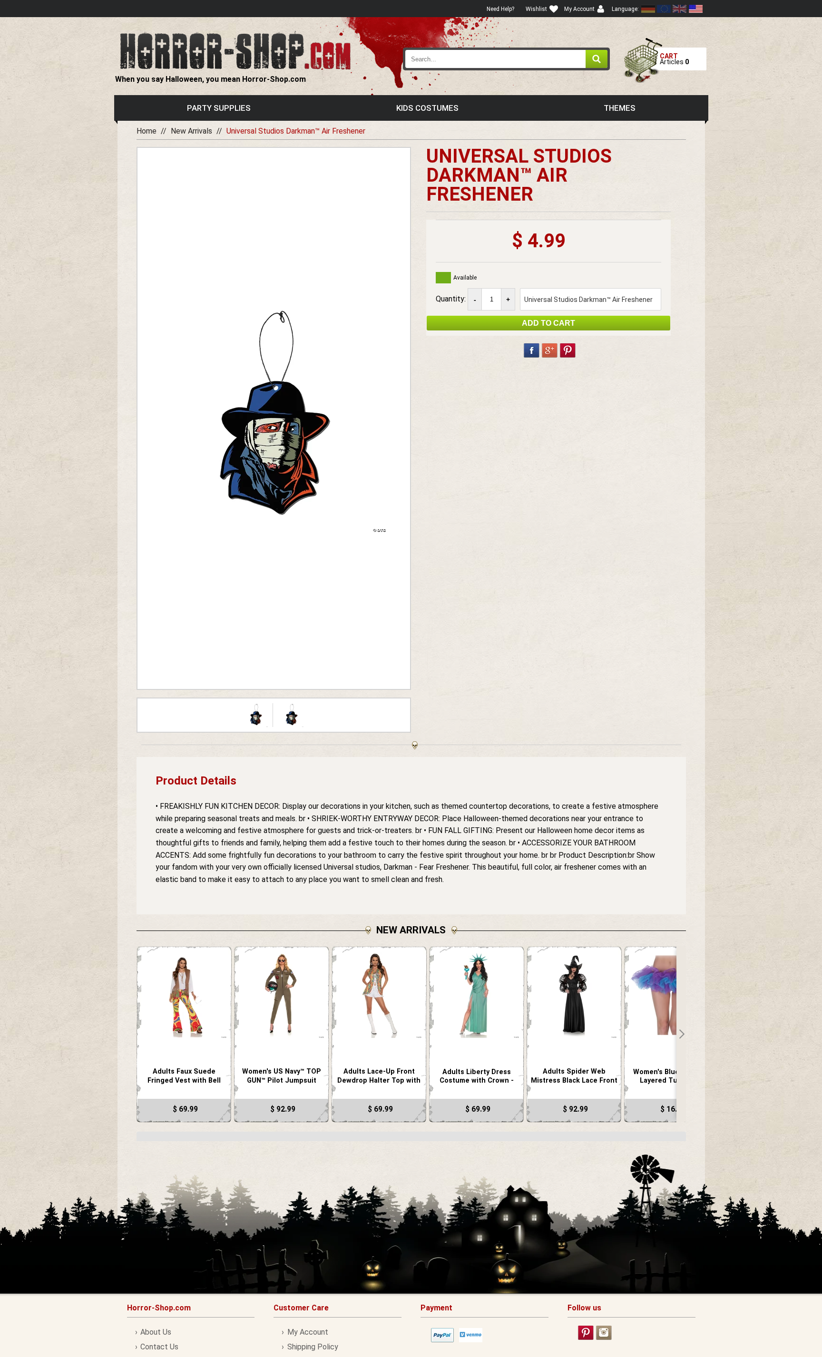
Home (147, 131)
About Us (155, 1332)
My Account (307, 1332)
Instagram (604, 1333)
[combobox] (506, 59)
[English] (664, 9)
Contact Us (159, 1346)
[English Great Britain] (680, 9)
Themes (620, 108)
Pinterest (568, 350)
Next (681, 1034)
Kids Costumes (427, 108)
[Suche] (596, 59)
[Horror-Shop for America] (695, 9)
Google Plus (550, 350)
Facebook (531, 350)
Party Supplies (219, 108)
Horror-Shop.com (235, 50)
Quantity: (452, 298)
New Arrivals (191, 131)
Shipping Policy (312, 1346)
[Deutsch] (648, 9)
